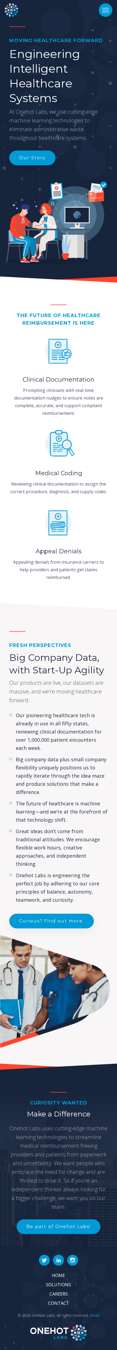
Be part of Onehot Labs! (58, 1226)
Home (58, 1275)
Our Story (32, 157)
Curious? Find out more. (51, 920)
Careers (59, 1294)
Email (94, 1315)
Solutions (58, 1285)
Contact (58, 1303)
